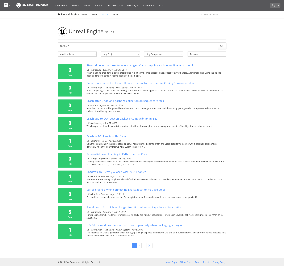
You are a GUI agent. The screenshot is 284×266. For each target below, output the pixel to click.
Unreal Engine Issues (74, 14)
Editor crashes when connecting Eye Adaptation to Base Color (126, 189)
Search (105, 14)
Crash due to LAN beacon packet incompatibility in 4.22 (122, 118)
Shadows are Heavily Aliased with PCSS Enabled (116, 172)
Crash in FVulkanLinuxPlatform (106, 136)
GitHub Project (186, 262)
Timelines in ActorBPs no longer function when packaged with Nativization (134, 207)
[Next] (149, 245)
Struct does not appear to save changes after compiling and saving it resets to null (140, 65)
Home (94, 14)
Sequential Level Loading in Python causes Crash (117, 154)
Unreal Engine (171, 262)
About (116, 14)
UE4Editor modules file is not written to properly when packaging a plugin (134, 225)
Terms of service (203, 262)
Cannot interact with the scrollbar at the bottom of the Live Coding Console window (140, 83)
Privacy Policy (219, 262)
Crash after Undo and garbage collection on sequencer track (125, 101)
